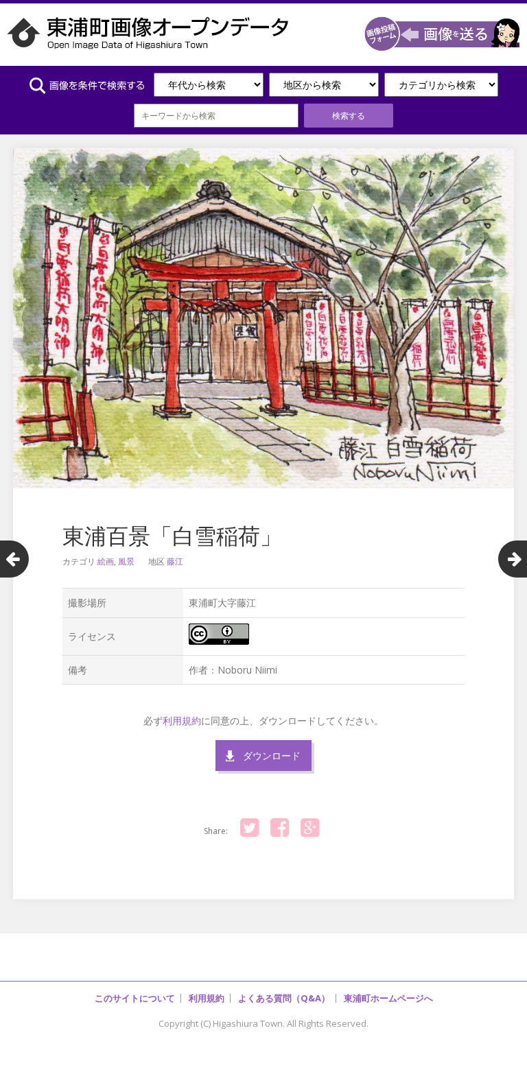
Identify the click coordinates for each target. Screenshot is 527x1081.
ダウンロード (272, 755)
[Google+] (309, 828)
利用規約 (182, 720)
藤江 (175, 561)
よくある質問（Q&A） (284, 998)
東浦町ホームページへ (388, 998)
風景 (126, 561)
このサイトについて (135, 998)
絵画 (105, 561)
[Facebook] (279, 828)
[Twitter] (249, 828)
